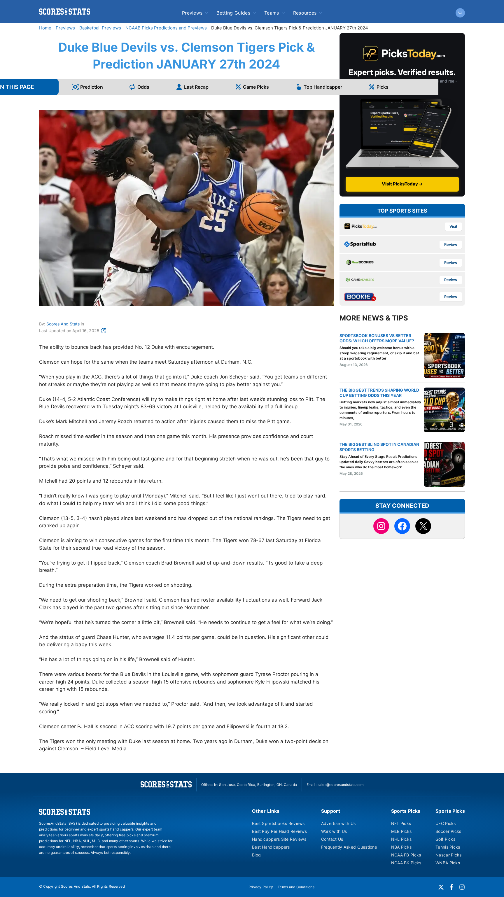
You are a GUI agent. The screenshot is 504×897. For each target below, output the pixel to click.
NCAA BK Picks (406, 862)
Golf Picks (445, 839)
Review (450, 244)
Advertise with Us (338, 823)
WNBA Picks (447, 862)
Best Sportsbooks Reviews (278, 823)
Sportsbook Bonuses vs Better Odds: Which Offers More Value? (377, 338)
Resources (305, 13)
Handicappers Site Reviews (279, 839)
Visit (453, 226)
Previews (192, 13)
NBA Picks (401, 847)
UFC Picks (445, 823)
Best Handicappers (271, 847)
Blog (256, 854)
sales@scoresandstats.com (341, 784)
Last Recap (196, 87)
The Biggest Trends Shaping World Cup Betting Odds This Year (379, 393)
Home (45, 28)
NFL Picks (401, 823)
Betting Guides (233, 13)
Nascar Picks (448, 854)
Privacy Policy (261, 887)
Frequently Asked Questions (349, 847)
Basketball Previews (100, 28)
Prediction (91, 87)
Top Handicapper (323, 87)
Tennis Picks (447, 847)
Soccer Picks (448, 831)
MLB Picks (401, 831)
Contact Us (332, 839)
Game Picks (256, 87)
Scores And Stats (63, 323)
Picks (382, 87)
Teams (271, 13)
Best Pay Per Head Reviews (279, 831)
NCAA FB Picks (406, 854)
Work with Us (334, 831)
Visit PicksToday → (402, 184)
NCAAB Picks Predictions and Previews (166, 28)
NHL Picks (401, 839)
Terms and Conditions (296, 887)
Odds (143, 87)
